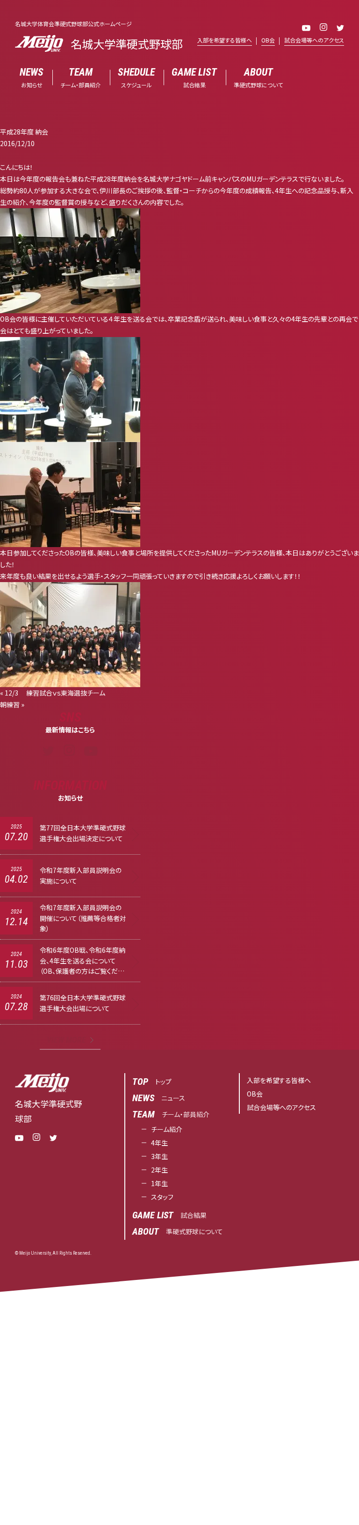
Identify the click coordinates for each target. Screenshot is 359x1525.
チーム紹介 (166, 1129)
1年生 (159, 1183)
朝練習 (10, 704)
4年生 (159, 1142)
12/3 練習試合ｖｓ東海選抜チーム (55, 692)
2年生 (159, 1169)
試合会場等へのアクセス (314, 40)
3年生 (159, 1156)
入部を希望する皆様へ (224, 40)
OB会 (268, 40)
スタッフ (162, 1197)
